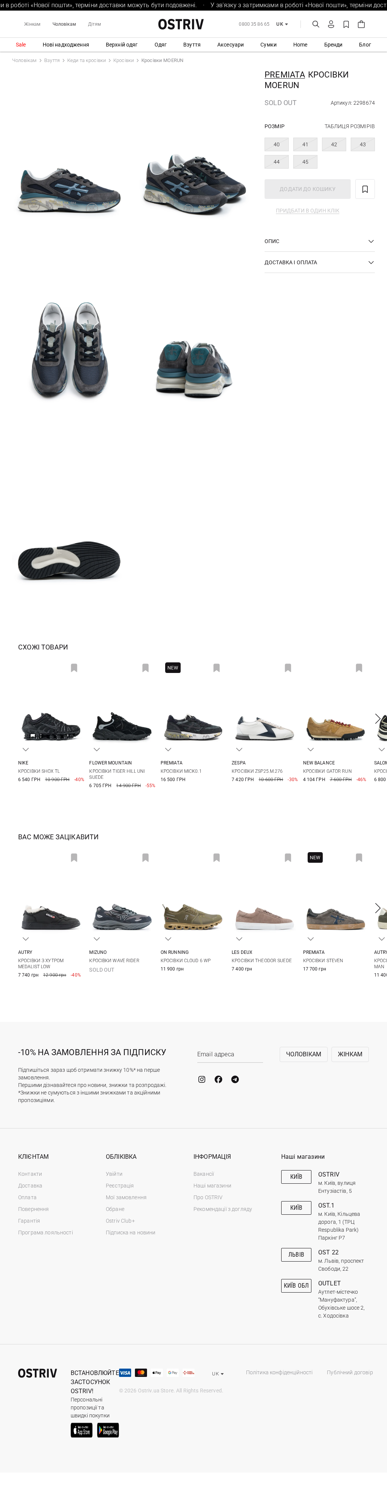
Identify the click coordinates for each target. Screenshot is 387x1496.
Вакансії (204, 1174)
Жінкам (32, 24)
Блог (365, 45)
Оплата (27, 1197)
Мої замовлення (126, 1197)
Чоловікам (64, 24)
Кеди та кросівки (86, 60)
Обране (115, 1209)
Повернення (33, 1209)
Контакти (30, 1174)
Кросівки (123, 60)
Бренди (333, 45)
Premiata (285, 74)
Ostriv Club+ (120, 1221)
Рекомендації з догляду (223, 1209)
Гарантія (29, 1221)
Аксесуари (230, 45)
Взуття (192, 45)
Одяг (161, 45)
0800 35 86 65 (254, 24)
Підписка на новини (131, 1232)
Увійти (114, 1174)
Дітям (94, 24)
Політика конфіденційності (279, 1372)
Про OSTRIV (208, 1197)
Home (300, 45)
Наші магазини (212, 1186)
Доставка (30, 1186)
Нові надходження (66, 45)
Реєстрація (120, 1186)
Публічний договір (350, 1372)
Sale (21, 45)
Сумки (268, 45)
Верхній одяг (122, 45)
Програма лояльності (45, 1232)
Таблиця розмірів (350, 126)
